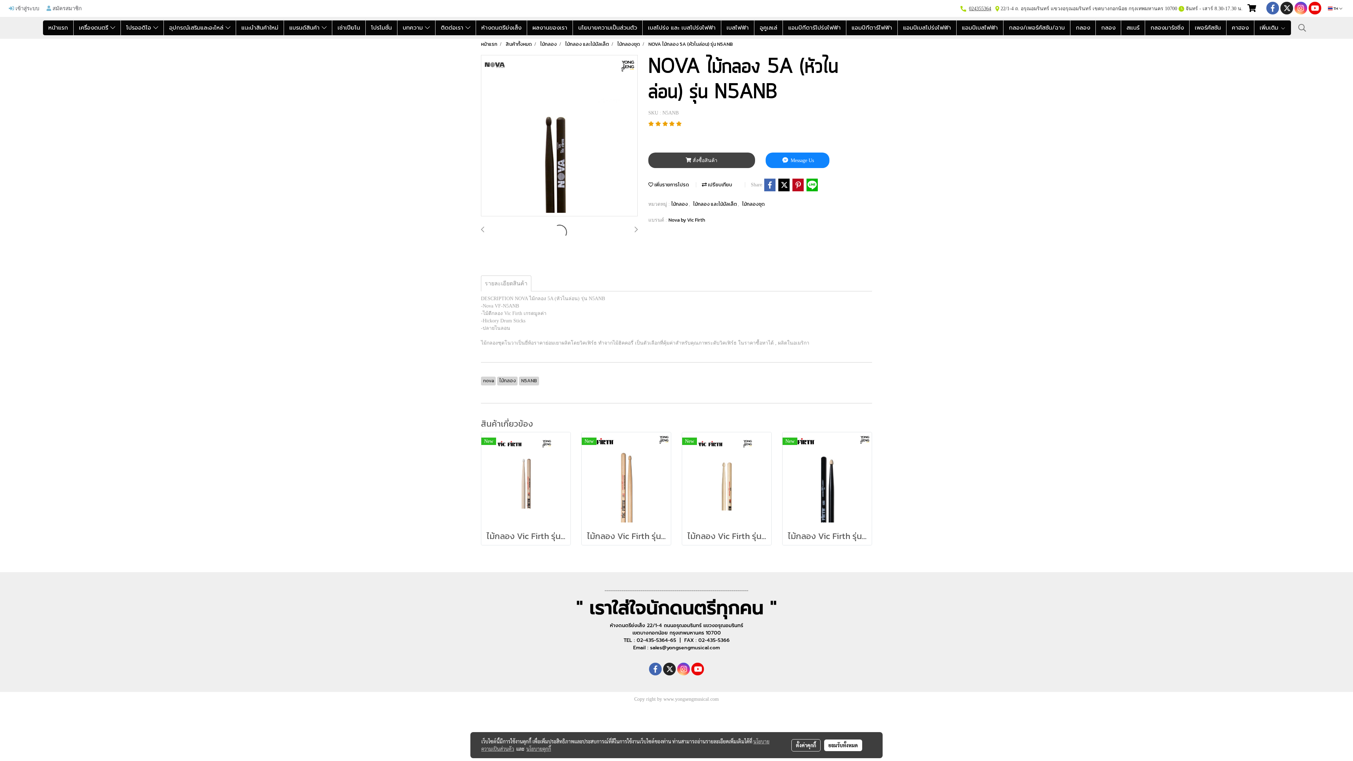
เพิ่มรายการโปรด (671, 184)
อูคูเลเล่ (768, 28)
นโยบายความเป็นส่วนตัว (607, 28)
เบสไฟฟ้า (738, 28)
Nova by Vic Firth (686, 220)
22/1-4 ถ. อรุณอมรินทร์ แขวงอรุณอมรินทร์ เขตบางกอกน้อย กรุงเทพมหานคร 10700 (1088, 8)
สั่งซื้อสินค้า (704, 160)
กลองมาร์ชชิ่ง (1167, 28)
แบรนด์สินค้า (305, 28)
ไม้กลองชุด (753, 204)
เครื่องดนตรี (94, 28)
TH (1336, 8)
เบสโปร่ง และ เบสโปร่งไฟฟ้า (682, 28)
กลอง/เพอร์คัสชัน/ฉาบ (1037, 28)
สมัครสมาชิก (66, 8)
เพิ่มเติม (1270, 28)
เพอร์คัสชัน (1208, 28)
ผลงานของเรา (549, 28)
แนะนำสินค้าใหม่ (259, 28)
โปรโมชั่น (381, 28)
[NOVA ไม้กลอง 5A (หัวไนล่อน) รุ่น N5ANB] (559, 136)
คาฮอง (1240, 28)
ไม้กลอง (680, 204)
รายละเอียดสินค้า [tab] (506, 283)
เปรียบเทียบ (719, 184)
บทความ (414, 28)
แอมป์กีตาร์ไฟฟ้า (872, 28)
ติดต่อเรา (453, 28)
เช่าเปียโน (349, 28)
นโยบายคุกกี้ (538, 748)
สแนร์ (1132, 28)
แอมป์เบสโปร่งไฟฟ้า (927, 28)
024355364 (980, 8)
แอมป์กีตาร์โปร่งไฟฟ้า (814, 28)
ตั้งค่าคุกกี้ (806, 745)
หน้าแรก (58, 28)
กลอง (1083, 28)
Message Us (801, 160)
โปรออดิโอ (139, 28)
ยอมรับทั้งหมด (843, 745)
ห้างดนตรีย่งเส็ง (501, 28)
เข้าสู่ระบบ (26, 8)
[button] (1302, 28)
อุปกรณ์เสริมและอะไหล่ (197, 28)
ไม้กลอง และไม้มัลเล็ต (715, 204)
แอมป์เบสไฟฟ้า (980, 28)
